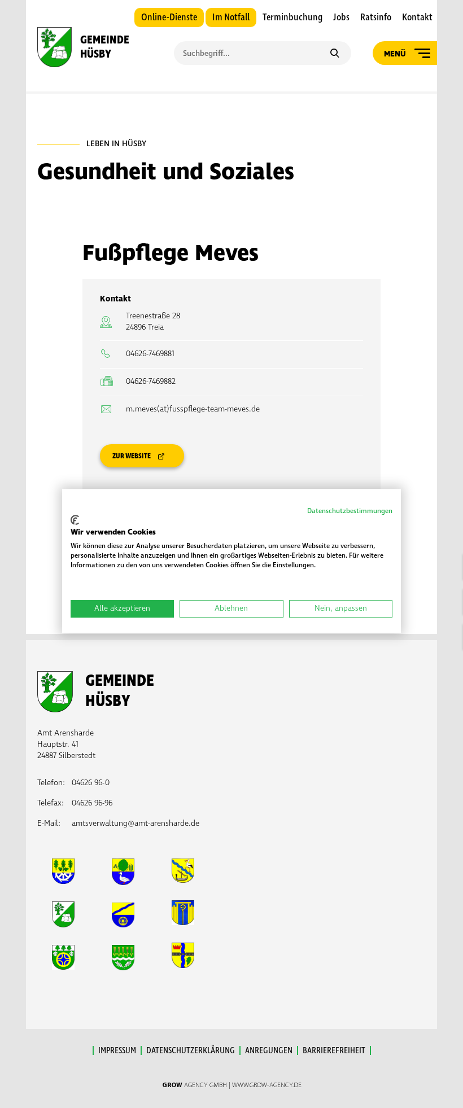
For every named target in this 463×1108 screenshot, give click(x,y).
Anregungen (268, 1050)
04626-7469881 (150, 353)
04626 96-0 (91, 782)
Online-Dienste (169, 17)
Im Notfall (231, 17)
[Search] (334, 54)
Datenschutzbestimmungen (349, 511)
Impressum (117, 1050)
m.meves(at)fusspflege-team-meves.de (193, 409)
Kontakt (417, 17)
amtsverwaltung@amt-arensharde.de (135, 823)
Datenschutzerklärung (190, 1050)
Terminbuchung (292, 17)
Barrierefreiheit (334, 1050)
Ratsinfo (375, 17)
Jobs (341, 17)
